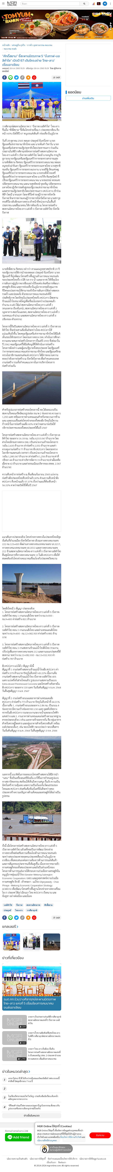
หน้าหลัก (6, 45)
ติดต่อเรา (62, 1162)
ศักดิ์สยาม (48, 905)
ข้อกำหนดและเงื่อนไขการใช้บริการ (62, 1158)
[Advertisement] (31, 511)
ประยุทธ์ (7, 910)
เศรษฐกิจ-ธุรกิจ (18, 45)
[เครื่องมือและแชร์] (110, 3)
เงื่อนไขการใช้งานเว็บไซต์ (70, 1137)
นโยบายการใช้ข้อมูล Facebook (92, 1158)
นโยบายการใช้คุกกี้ (38, 1158)
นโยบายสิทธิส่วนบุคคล (47, 1140)
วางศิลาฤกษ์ (32, 910)
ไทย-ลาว (19, 910)
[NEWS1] (98, 3)
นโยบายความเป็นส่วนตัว (17, 1158)
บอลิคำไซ (8, 905)
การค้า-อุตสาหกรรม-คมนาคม (39, 45)
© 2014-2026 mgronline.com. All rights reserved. (56, 1165)
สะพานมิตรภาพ (33, 905)
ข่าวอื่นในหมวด (32, 1115)
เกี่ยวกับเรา (51, 1162)
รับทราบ (100, 1135)
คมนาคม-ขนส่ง (10, 48)
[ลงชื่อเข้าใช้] (105, 3)
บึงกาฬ (19, 905)
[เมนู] (3, 3)
